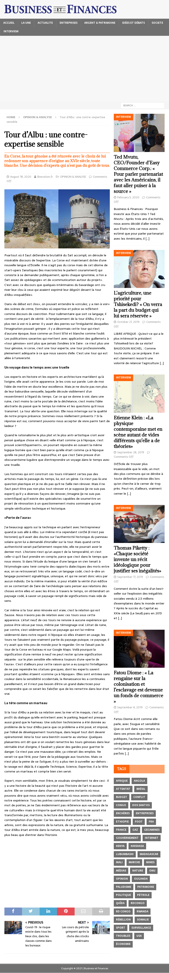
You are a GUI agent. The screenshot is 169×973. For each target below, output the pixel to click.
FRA (151, 821)
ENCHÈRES (123, 813)
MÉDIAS (121, 870)
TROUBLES (123, 936)
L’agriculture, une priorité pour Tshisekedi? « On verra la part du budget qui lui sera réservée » (138, 304)
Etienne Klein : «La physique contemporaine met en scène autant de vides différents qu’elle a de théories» (138, 432)
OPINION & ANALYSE (73, 176)
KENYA (120, 846)
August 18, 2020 (20, 176)
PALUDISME (123, 887)
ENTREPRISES (68, 23)
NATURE (137, 870)
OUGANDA (141, 879)
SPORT (120, 928)
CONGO (121, 805)
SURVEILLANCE (141, 928)
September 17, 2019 (130, 577)
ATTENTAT (123, 789)
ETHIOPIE (122, 821)
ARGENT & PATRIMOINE (99, 23)
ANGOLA (139, 781)
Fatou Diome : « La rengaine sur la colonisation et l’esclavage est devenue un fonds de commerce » (138, 687)
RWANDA (142, 911)
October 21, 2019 (128, 322)
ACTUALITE (45, 23)
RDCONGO (138, 903)
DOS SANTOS (141, 805)
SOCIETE (157, 23)
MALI (119, 862)
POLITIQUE (123, 895)
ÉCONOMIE (123, 944)
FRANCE (121, 830)
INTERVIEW (11, 31)
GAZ (135, 830)
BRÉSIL (140, 789)
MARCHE (134, 862)
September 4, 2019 (130, 707)
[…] (147, 238)
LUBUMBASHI (125, 854)
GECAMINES (152, 830)
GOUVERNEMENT (127, 838)
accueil (9, 23)
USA (139, 936)
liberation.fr (45, 176)
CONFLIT (139, 797)
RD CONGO (123, 911)
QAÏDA (120, 903)
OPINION (122, 879)
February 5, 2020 (128, 197)
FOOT (139, 821)
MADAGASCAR (149, 854)
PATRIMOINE (145, 887)
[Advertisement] (84, 68)
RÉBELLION (123, 919)
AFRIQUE (122, 781)
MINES (150, 862)
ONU (152, 870)
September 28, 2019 (130, 452)
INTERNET (151, 838)
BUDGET (121, 797)
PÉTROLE (143, 895)
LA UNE (26, 23)
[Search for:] (143, 105)
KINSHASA (137, 846)
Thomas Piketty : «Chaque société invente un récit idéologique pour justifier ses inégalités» (137, 559)
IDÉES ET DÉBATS (133, 23)
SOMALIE (143, 919)
